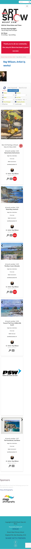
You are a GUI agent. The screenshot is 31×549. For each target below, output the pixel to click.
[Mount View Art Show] (14, 16)
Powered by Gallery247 (15, 527)
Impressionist (13, 161)
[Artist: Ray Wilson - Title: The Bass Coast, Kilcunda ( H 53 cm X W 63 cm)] (12, 251)
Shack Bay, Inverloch (12, 209)
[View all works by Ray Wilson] (12, 169)
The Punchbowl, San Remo (12, 440)
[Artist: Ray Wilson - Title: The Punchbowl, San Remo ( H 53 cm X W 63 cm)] (12, 425)
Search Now (12, 90)
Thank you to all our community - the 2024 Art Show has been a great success (15, 47)
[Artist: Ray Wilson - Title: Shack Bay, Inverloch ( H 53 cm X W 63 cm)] (12, 194)
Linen (13, 158)
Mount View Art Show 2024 (8, 57)
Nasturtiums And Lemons (12, 153)
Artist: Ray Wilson (13, 174)
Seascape (13, 333)
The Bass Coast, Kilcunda (12, 266)
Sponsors (5, 480)
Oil (10, 158)
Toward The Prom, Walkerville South (12, 324)
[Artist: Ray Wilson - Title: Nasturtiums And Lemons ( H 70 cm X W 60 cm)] (12, 124)
